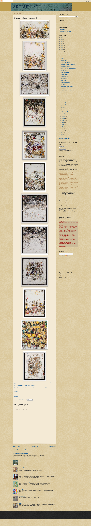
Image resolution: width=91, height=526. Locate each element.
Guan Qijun (63, 94)
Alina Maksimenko (22, 474)
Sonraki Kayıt (16, 446)
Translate (69, 255)
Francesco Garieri (65, 72)
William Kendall (64, 111)
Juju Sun (63, 98)
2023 (62, 37)
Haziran (63, 120)
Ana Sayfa (35, 446)
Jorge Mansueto (64, 92)
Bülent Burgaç (61, 146)
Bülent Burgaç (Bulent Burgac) (20, 453)
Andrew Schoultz (64, 109)
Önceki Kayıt (52, 446)
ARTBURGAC (25, 6)
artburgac (62, 29)
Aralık (63, 51)
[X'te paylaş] (30, 400)
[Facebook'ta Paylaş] (31, 400)
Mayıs (63, 122)
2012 (62, 134)
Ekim (63, 55)
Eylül (63, 56)
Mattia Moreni (64, 60)
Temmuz (63, 118)
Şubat (63, 128)
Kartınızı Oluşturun (62, 149)
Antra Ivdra (63, 105)
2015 (62, 47)
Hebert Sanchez (64, 74)
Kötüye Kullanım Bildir (64, 138)
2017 (62, 43)
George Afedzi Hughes (66, 62)
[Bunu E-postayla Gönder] (27, 400)
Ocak (63, 130)
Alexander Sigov (22, 467)
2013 (62, 132)
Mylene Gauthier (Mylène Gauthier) (68, 68)
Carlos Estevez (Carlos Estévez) (68, 86)
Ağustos (63, 116)
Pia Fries (63, 58)
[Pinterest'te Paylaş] (32, 400)
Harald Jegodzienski (65, 104)
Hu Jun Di (21, 460)
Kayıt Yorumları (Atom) (21, 449)
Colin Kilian (63, 80)
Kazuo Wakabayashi (65, 82)
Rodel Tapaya (64, 107)
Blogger (42, 516)
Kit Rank (63, 84)
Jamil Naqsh (21, 503)
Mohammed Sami (65, 76)
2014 (62, 49)
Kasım (63, 53)
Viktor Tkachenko (65, 113)
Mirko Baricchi (64, 70)
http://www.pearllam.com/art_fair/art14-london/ (25, 385)
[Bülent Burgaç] (59, 148)
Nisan (63, 124)
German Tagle (64, 78)
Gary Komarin (64, 96)
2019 (62, 39)
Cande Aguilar (21, 489)
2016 (62, 45)
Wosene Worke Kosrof (66, 66)
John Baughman (64, 102)
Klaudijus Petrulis (64, 88)
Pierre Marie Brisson (65, 100)
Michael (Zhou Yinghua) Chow (67, 90)
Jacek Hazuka (22, 496)
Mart (63, 126)
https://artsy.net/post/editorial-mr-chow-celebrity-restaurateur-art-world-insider (31, 387)
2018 (62, 41)
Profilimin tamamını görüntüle (65, 31)
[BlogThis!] (28, 400)
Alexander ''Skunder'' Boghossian (68, 64)
